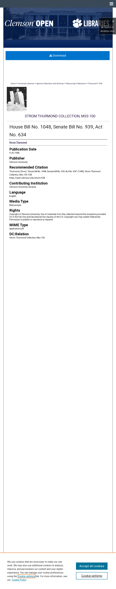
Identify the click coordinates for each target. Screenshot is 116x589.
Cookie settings (26, 576)
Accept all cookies (91, 566)
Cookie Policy (19, 579)
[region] (58, 571)
